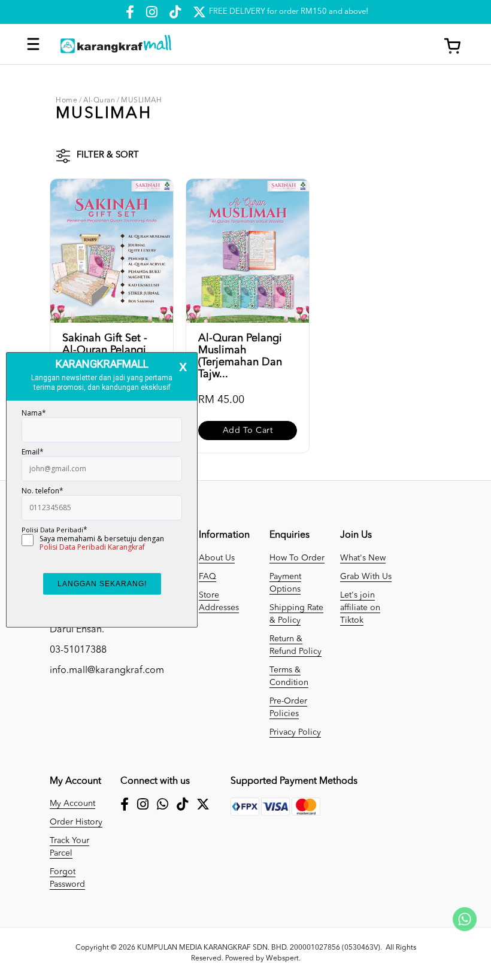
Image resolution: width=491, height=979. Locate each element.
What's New (363, 558)
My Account (72, 803)
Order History (76, 822)
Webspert (282, 958)
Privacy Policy (295, 732)
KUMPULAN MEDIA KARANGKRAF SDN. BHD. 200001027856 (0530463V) (258, 947)
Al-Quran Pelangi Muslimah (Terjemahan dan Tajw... (240, 356)
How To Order (297, 558)
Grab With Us (366, 576)
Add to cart (248, 430)
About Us (217, 558)
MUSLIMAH (141, 100)
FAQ (207, 576)
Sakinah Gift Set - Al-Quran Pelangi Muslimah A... (104, 350)
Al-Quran (99, 100)
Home (66, 100)
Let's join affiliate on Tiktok (360, 608)
